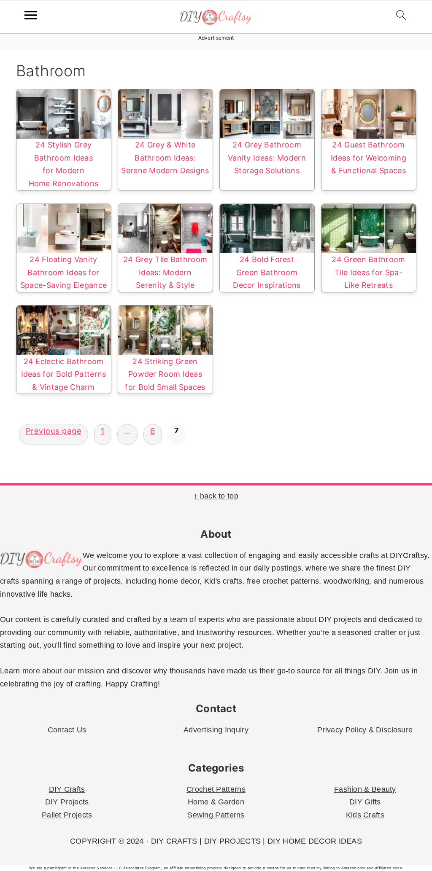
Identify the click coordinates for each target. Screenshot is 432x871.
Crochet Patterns (216, 789)
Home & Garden (216, 802)
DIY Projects (67, 802)
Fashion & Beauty (365, 789)
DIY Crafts (67, 789)
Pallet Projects (67, 815)
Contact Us (67, 730)
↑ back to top (216, 496)
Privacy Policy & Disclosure (365, 730)
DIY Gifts (365, 802)
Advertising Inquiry (216, 730)
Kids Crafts (365, 815)
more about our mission (63, 671)
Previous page (53, 430)
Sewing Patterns (216, 815)
